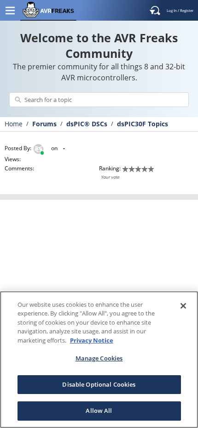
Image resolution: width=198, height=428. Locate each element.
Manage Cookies (99, 358)
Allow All (99, 410)
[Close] (183, 306)
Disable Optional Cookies (98, 384)
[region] (99, 359)
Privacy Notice (91, 340)
